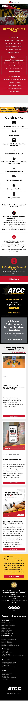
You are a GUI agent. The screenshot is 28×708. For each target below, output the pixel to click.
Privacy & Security (7, 652)
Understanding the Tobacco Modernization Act (14, 217)
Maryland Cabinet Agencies (8, 639)
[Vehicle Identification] (14, 176)
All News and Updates (18, 352)
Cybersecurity (5, 676)
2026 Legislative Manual (14, 171)
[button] (25, 6)
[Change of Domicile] (14, 185)
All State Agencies (6, 641)
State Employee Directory (9, 662)
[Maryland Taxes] (14, 194)
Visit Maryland (5, 631)
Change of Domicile (14, 189)
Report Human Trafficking (9, 677)
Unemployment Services (8, 625)
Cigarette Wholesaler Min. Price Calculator (14, 144)
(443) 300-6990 (5, 600)
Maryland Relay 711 (15, 600)
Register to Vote (5, 628)
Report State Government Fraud (10, 645)
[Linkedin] (9, 607)
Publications (7, 454)
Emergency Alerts (7, 673)
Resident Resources (6, 630)
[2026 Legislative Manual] (14, 167)
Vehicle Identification (14, 180)
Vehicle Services (5, 622)
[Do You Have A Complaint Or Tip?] (14, 261)
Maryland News (6, 665)
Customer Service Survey (8, 666)
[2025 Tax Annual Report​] (14, 150)
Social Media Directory (8, 663)
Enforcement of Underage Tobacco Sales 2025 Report (14, 162)
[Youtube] (18, 607)
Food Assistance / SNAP (7, 624)
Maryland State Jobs (6, 644)
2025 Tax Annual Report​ (14, 154)
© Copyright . (14, 693)
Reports (13, 454)
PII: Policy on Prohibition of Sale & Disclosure (14, 655)
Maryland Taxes (14, 198)
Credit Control (14, 135)
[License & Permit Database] (14, 122)
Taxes (2, 627)
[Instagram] (15, 607)
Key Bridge (5, 679)
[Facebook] (12, 607)
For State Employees (6, 642)
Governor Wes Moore (7, 638)
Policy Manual (6, 654)
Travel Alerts (5, 674)
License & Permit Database (14, 126)
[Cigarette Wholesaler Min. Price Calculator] (14, 140)
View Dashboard (14, 339)
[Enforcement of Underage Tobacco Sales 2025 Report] (14, 158)
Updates (5, 376)
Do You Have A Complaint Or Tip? (14, 268)
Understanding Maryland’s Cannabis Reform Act (14, 242)
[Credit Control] (14, 131)
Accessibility (5, 651)
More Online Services (7, 633)
